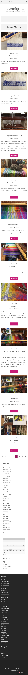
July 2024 (5, 474)
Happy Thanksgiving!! (14, 136)
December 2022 (7, 480)
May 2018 (5, 514)
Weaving (11, 58)
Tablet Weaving (7, 566)
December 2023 (7, 478)
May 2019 (5, 502)
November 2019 (7, 494)
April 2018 (5, 516)
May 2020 (5, 489)
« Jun (4, 554)
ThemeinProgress (14, 670)
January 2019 (6, 507)
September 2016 (7, 521)
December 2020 (7, 482)
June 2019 (5, 500)
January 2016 (6, 529)
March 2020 (6, 493)
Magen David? (14, 96)
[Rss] (14, 664)
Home (3, 18)
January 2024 (6, 476)
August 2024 (6, 473)
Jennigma (15, 9)
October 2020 (6, 484)
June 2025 (5, 465)
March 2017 (6, 520)
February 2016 (6, 527)
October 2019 (6, 496)
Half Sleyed (14, 399)
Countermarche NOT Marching (14, 351)
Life (4, 562)
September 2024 (7, 471)
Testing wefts (14, 56)
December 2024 (7, 467)
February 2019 (6, 505)
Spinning (5, 564)
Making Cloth (14, 266)
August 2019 (6, 498)
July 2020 (5, 485)
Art (4, 561)
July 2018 (5, 511)
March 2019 (6, 503)
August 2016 (6, 523)
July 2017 (5, 518)
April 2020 (5, 491)
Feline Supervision (14, 183)
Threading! (14, 440)
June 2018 (5, 512)
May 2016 (5, 525)
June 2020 (5, 487)
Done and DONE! (14, 224)
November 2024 (7, 469)
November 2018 (7, 509)
